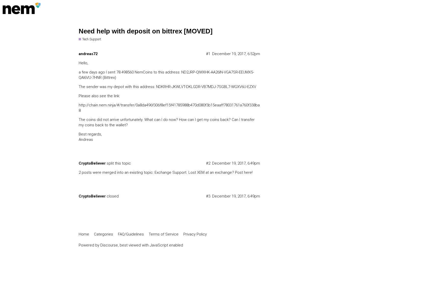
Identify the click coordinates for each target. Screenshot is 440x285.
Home (84, 234)
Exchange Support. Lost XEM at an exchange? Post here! (204, 172)
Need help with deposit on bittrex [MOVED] (146, 31)
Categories (103, 234)
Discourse (109, 245)
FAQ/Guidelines (131, 234)
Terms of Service (163, 234)
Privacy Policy (195, 234)
